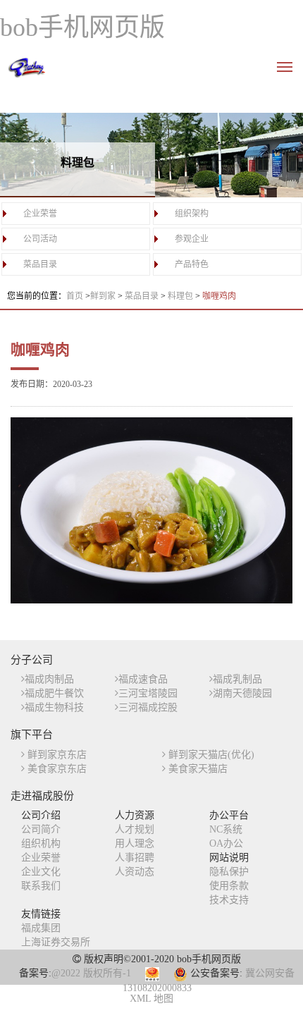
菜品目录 (40, 264)
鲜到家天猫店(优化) (210, 754)
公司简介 (41, 829)
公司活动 (40, 239)
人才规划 (134, 829)
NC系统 (225, 829)
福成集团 (41, 928)
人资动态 (134, 871)
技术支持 (229, 900)
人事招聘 (134, 857)
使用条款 (229, 885)
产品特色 (192, 264)
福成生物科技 (54, 707)
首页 (74, 296)
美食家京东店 (56, 768)
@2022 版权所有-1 (91, 973)
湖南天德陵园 (242, 693)
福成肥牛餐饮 (54, 693)
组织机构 (41, 843)
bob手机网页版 (82, 27)
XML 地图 (151, 998)
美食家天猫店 (197, 768)
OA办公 (226, 843)
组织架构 (192, 214)
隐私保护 (229, 871)
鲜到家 (104, 296)
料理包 (181, 296)
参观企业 (192, 239)
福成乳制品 (237, 679)
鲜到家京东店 (56, 754)
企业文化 (41, 871)
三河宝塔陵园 (148, 693)
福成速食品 (143, 679)
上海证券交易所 (55, 942)
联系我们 (41, 885)
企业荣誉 (40, 214)
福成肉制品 (49, 679)
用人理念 (134, 843)
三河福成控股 (148, 707)
